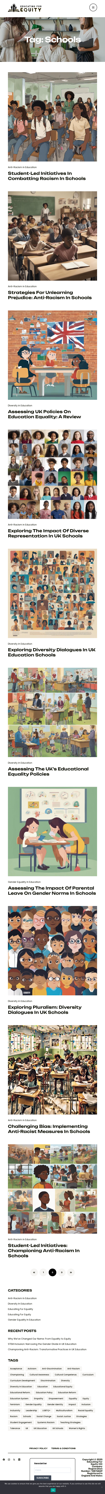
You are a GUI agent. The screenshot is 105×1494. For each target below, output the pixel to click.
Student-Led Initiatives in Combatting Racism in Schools (47, 176)
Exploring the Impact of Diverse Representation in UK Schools (48, 533)
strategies (81, 1416)
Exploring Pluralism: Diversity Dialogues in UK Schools (44, 1010)
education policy (44, 1392)
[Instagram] (9, 1459)
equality (73, 1398)
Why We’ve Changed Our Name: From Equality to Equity (39, 1338)
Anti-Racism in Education (22, 167)
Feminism (15, 1404)
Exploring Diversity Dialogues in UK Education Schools (51, 652)
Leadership (31, 1410)
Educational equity (62, 1386)
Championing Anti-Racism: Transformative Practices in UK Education (47, 1349)
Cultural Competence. (66, 1374)
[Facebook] (4, 1459)
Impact (72, 1404)
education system (19, 1398)
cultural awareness (39, 1374)
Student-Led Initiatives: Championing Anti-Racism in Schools (44, 1250)
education (43, 1386)
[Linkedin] (19, 1459)
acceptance (16, 1368)
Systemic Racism (46, 1422)
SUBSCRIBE (42, 1478)
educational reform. (20, 1392)
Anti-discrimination (52, 1368)
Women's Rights (77, 1428)
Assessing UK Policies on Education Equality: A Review (44, 414)
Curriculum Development (22, 1380)
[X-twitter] (14, 1459)
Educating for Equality (20, 1309)
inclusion (86, 1404)
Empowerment (56, 1398)
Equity (86, 1398)
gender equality (33, 1404)
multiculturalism (64, 1410)
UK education (40, 1428)
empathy (38, 1398)
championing (17, 1374)
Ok (53, 1490)
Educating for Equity (19, 1314)
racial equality (85, 1410)
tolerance (15, 1428)
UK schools (57, 1428)
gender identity (55, 1404)
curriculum (88, 1374)
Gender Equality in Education (24, 882)
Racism (14, 1416)
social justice (64, 1416)
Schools (27, 1416)
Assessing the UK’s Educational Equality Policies (48, 771)
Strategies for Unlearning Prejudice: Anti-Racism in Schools (50, 295)
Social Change (44, 1416)
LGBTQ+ (46, 1410)
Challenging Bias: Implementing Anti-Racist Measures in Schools (49, 1129)
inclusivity (15, 1410)
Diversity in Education (20, 405)
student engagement (21, 1422)
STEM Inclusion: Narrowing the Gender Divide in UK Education (42, 1344)
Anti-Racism (73, 1368)
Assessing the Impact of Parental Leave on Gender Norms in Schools (52, 890)
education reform (67, 1392)
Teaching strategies (70, 1422)
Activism (32, 1368)
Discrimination (48, 1380)
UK (27, 1428)
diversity (65, 1380)
